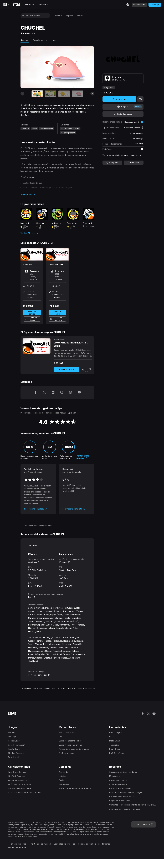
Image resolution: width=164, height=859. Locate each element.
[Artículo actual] (37, 93)
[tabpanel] (57, 568)
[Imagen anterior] (22, 94)
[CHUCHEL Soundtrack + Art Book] (36, 346)
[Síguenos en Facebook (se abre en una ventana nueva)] (35, 393)
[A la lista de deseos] (89, 369)
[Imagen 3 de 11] (64, 93)
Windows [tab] (32, 545)
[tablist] (57, 545)
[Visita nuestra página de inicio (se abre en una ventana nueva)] (70, 393)
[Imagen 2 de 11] (50, 93)
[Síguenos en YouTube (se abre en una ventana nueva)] (79, 393)
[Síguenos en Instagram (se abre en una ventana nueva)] (62, 393)
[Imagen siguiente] (92, 94)
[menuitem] (58, 15)
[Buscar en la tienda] (23, 15)
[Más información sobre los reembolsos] (142, 127)
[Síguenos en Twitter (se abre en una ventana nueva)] (44, 393)
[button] (57, 194)
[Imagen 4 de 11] (77, 93)
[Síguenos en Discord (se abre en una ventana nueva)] (53, 393)
